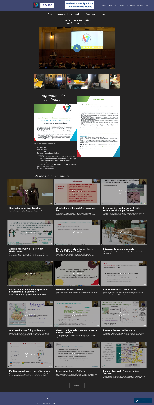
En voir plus (77, 385)
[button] (112, 67)
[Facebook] (45, 398)
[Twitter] (47, 398)
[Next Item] (117, 81)
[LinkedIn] (50, 398)
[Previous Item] (37, 81)
